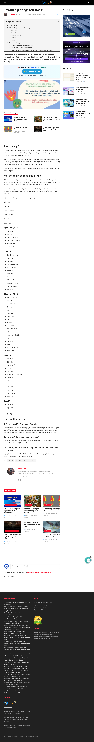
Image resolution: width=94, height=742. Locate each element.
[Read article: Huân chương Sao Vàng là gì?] (8, 129)
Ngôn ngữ (18, 460)
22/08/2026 (79, 105)
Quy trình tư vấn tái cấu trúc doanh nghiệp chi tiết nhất (32, 525)
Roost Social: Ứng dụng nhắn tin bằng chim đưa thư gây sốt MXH (82, 101)
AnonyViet (12, 14)
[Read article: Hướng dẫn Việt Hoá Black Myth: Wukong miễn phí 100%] (38, 129)
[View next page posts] (33, 139)
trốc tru (33, 460)
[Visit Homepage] (46, 3)
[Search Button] (89, 2)
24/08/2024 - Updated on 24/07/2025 (50, 133)
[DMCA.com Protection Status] (38, 620)
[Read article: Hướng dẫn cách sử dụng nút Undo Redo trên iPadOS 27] (68, 91)
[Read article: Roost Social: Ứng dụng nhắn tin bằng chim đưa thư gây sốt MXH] (68, 103)
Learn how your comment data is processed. (40, 572)
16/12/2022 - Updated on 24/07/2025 (28, 14)
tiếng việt (26, 460)
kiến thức (10, 460)
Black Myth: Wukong (11, 531)
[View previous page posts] (30, 139)
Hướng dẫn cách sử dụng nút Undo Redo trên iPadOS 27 (83, 89)
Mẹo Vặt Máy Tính (10, 505)
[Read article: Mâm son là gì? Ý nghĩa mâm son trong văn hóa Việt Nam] (38, 119)
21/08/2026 (79, 117)
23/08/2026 (79, 81)
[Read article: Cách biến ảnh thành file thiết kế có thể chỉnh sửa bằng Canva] (68, 115)
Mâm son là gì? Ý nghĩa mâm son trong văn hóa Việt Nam (51, 119)
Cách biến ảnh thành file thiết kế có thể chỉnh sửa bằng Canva (83, 113)
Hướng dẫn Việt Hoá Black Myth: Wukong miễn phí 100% (51, 129)
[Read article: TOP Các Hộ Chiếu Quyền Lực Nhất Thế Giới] (51, 527)
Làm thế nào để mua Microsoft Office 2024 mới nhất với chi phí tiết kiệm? (17, 637)
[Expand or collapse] (58, 21)
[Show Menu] (5, 2)
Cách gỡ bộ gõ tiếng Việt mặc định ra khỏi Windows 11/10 (21, 119)
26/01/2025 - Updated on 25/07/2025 (50, 123)
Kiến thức (42, 14)
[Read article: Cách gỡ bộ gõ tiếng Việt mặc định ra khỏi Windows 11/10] (8, 119)
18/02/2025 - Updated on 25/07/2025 (20, 123)
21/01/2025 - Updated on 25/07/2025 (20, 132)
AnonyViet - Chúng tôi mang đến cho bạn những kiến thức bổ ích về (24, 736)
